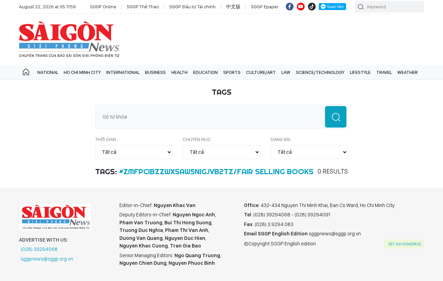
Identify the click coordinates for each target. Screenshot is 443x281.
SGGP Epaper (265, 6)
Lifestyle (360, 72)
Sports (232, 72)
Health (179, 72)
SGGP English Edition (69, 39)
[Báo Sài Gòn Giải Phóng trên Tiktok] (312, 6)
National (47, 72)
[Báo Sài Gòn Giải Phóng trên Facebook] (290, 6)
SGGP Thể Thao (143, 6)
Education (205, 72)
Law (285, 72)
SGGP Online (103, 6)
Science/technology (320, 72)
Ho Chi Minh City (82, 72)
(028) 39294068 (39, 249)
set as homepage (404, 244)
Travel (384, 72)
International (122, 72)
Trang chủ (26, 72)
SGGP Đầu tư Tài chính (192, 6)
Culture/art (261, 72)
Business (155, 72)
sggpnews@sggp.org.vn (47, 259)
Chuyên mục (197, 139)
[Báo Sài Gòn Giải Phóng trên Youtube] (301, 6)
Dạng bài (280, 139)
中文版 (233, 6)
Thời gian (105, 139)
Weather (407, 72)
